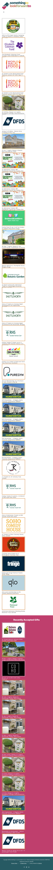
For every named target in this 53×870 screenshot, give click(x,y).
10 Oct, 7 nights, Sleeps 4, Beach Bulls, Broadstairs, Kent (12, 151)
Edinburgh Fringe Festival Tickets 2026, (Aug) (12, 573)
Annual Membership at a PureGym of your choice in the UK (13, 381)
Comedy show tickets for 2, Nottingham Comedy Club (10, 554)
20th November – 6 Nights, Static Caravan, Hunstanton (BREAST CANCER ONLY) (12, 420)
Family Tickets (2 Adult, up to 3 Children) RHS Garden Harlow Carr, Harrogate (13, 344)
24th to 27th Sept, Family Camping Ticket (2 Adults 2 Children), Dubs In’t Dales (13, 37)
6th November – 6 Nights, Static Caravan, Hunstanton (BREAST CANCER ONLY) (12, 459)
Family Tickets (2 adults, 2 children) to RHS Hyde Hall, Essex (13, 496)
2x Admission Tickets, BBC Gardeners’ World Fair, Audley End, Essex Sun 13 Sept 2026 (13, 171)
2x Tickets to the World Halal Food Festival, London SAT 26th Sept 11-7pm (12, 75)
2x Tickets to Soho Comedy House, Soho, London (13, 535)
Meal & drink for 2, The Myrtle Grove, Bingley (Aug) (13, 266)
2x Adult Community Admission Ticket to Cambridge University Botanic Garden (12, 286)
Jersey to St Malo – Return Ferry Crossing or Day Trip (12, 132)
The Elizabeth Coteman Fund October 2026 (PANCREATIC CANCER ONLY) (13, 56)
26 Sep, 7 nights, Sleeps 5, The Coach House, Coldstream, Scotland (13, 247)
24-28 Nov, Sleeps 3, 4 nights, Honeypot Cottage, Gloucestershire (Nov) (13, 113)
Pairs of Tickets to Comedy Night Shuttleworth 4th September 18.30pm (12, 305)
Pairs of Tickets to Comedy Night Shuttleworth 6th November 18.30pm (13, 323)
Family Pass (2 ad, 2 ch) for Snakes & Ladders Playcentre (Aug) (13, 227)
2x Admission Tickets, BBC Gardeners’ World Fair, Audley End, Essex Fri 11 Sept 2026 (13, 209)
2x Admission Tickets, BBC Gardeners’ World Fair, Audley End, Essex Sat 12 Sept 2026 (13, 190)
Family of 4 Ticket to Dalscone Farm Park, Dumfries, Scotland (13, 362)
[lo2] (16, 2)
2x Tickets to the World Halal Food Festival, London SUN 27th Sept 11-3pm (12, 94)
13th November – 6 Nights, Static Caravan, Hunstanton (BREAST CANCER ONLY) (12, 440)
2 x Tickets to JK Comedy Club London (11, 477)
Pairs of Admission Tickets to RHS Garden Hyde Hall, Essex (12, 515)
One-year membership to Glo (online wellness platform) (11, 592)
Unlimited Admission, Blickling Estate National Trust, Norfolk (13, 611)
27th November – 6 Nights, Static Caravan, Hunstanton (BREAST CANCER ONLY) (12, 401)
